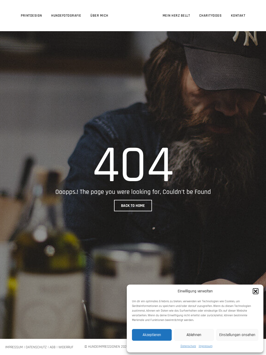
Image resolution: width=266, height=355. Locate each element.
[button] (255, 291)
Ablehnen (194, 334)
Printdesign (31, 15)
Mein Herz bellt (176, 15)
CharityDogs (210, 15)
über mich (99, 15)
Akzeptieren (152, 334)
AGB (53, 347)
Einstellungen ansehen (237, 334)
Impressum (205, 346)
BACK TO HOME (133, 205)
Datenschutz (188, 346)
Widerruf (65, 347)
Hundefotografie (66, 15)
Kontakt (238, 15)
